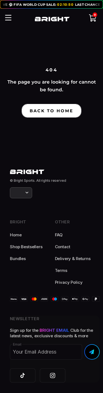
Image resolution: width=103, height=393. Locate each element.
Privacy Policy (69, 282)
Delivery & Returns (73, 258)
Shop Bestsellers (26, 246)
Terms (61, 270)
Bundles (18, 258)
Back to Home (51, 110)
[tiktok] (22, 375)
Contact (62, 246)
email (17, 344)
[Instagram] (52, 375)
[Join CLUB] (92, 352)
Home (15, 234)
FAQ (59, 234)
